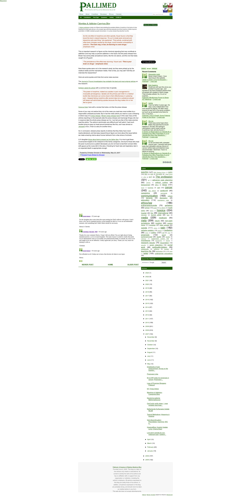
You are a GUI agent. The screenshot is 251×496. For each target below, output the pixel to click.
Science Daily (83, 107)
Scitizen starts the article (86, 88)
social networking (156, 245)
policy (153, 232)
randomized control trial (160, 239)
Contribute (95, 14)
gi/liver (147, 208)
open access (164, 225)
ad (148, 180)
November (151, 341)
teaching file (146, 251)
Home (81, 14)
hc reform (162, 208)
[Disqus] (107, 186)
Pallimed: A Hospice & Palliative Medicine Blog (127, 467)
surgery (166, 249)
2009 (147, 326)
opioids (144, 227)
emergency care (163, 200)
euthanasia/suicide (149, 205)
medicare (163, 217)
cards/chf (164, 190)
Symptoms (104, 17)
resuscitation (164, 243)
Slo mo (150, 121)
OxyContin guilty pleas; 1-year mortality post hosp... (157, 404)
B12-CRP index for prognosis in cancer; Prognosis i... (158, 379)
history (151, 211)
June (149, 360)
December (151, 337)
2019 (147, 288)
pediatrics (168, 230)
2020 (147, 284)
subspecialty (145, 249)
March (149, 443)
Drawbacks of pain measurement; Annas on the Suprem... (157, 368)
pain (163, 227)
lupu (168, 215)
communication (149, 195)
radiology (143, 239)
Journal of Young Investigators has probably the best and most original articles (109, 81)
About (87, 14)
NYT (150, 177)
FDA (151, 174)
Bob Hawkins (153, 85)
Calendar (118, 14)
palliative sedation (147, 230)
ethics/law (146, 202)
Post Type (96, 17)
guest (155, 208)
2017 (147, 296)
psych (164, 235)
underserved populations (163, 253)
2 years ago (157, 99)
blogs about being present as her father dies (103, 139)
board (142, 188)
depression (163, 198)
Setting (111, 17)
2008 (147, 330)
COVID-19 (118, 17)
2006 (147, 456)
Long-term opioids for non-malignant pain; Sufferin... (156, 434)
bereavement (145, 185)
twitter (145, 253)
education (145, 200)
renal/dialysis (145, 240)
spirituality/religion (159, 247)
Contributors (87, 17)
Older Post (133, 264)
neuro (157, 220)
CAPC (170, 172)
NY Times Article (153, 389)
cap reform (152, 191)
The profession (164, 176)
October (150, 344)
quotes (168, 237)
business (150, 188)
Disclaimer (103, 14)
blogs (164, 184)
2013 (147, 311)
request (168, 240)
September (151, 348)
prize (169, 233)
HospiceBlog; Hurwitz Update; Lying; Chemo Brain (157, 428)
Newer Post (88, 264)
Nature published (84, 27)
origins (155, 228)
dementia (149, 198)
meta (144, 220)
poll (163, 233)
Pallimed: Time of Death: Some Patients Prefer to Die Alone (156, 116)
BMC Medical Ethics (159, 172)
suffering (156, 249)
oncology (152, 225)
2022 (147, 276)
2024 (147, 273)
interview (144, 215)
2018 (147, 292)
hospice (161, 210)
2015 (147, 303)
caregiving (145, 193)
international (163, 212)
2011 (147, 318)
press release (95, 116)
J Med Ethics (168, 174)
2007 (147, 334)
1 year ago (153, 81)
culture (170, 196)
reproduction (158, 240)
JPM (144, 177)
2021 (147, 280)
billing (157, 185)
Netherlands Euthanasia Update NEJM (158, 410)
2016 (147, 299)
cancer (168, 187)
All (80, 17)
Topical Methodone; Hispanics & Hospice (158, 415)
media (144, 217)
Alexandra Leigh (154, 74)
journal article (156, 215)
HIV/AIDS (159, 174)
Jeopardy (81, 126)
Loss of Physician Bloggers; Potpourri (156, 384)
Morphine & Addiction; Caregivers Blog (94, 23)
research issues (148, 242)
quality (159, 237)
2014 (147, 307)
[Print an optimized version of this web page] (91, 160)
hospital (144, 213)
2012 (147, 315)
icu (152, 212)
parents (160, 230)
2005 (147, 460)
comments (164, 193)
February (150, 447)
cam (158, 187)
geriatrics (168, 205)
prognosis (145, 234)
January (150, 451)
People (144, 68)
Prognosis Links (152, 374)
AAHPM (144, 172)
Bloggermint (170, 494)
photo (146, 233)
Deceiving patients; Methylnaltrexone (153, 399)
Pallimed (144, 494)
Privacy (111, 14)
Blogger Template (151, 494)
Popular (154, 68)
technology (159, 251)
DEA (145, 174)
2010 (147, 322)
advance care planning (162, 180)
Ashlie (150, 103)
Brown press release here (111, 116)
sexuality (143, 245)
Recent (149, 68)
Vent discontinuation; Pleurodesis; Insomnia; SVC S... (157, 422)
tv (166, 251)
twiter (170, 251)
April (149, 439)
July (149, 356)
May (149, 364)
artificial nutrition (161, 182)
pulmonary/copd (146, 237)
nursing (158, 223)
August (150, 352)
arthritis (148, 183)
